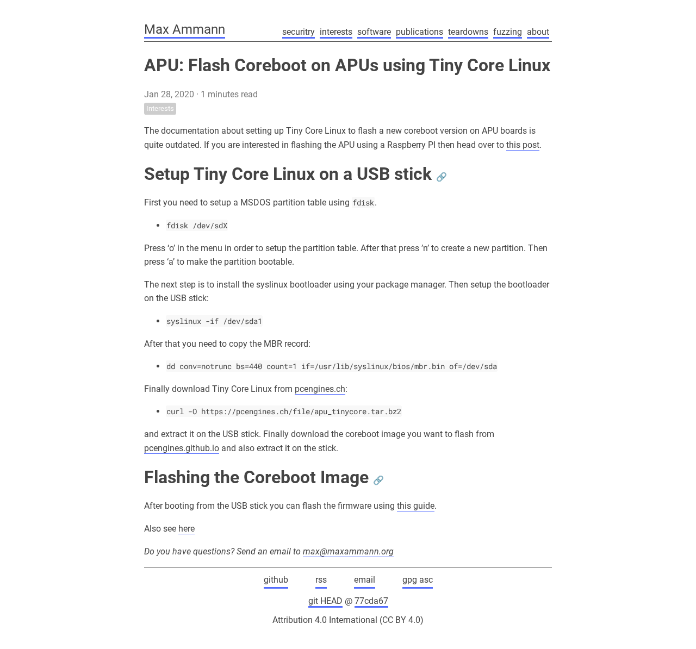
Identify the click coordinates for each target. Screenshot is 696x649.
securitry (298, 32)
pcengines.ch (320, 389)
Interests (160, 108)
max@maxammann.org (348, 551)
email (364, 580)
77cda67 (371, 601)
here (186, 528)
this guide (415, 506)
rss (321, 580)
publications (419, 32)
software (374, 32)
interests (336, 32)
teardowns (468, 32)
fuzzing (507, 32)
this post (522, 145)
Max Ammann (184, 29)
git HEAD (325, 601)
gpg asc (417, 580)
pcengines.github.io (181, 448)
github (276, 580)
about (538, 32)
